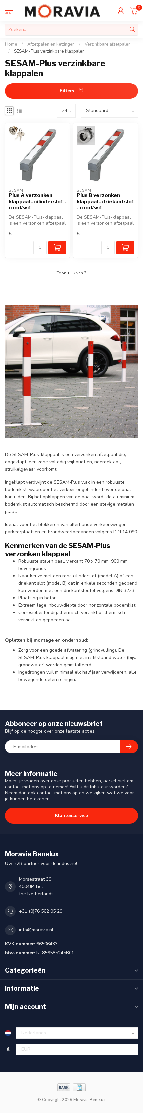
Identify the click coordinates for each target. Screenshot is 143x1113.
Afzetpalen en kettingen (51, 44)
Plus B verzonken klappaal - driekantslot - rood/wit (105, 201)
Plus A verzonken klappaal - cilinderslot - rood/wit (37, 201)
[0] (134, 10)
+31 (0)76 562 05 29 (40, 911)
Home (11, 44)
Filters (67, 91)
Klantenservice (71, 815)
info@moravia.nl (36, 930)
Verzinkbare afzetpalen (108, 44)
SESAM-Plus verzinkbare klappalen (49, 51)
